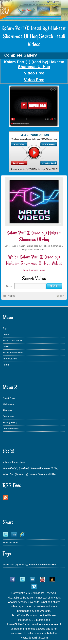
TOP (62, 296)
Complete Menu (11, 428)
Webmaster (9, 404)
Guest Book (9, 398)
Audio (6, 346)
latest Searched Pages (34, 270)
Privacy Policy (10, 422)
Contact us (8, 416)
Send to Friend (10, 542)
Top (4, 328)
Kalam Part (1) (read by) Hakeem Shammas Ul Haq (34, 236)
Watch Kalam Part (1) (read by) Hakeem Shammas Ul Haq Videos (34, 260)
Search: (10, 286)
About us (7, 410)
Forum (6, 364)
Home (6, 334)
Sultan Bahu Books (12, 340)
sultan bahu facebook (14, 462)
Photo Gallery (10, 358)
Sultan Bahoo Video (13, 352)
